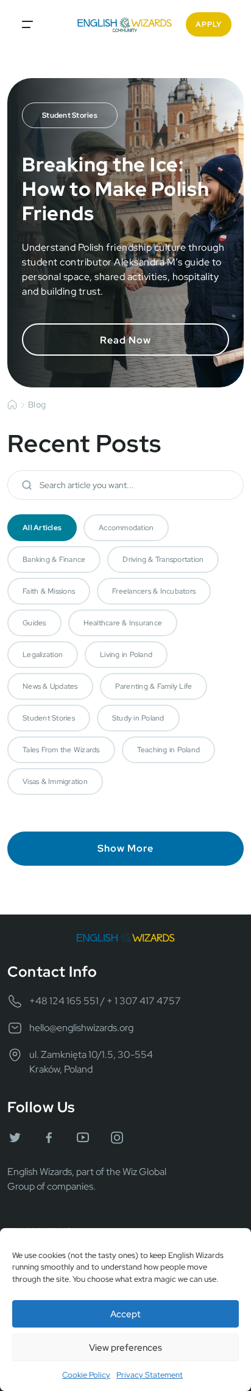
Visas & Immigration (55, 781)
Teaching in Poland (168, 750)
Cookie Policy (86, 1375)
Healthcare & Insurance (123, 623)
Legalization (43, 655)
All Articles (42, 528)
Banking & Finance (54, 559)
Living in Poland (126, 655)
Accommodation (126, 528)
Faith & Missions (49, 591)
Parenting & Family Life (154, 686)
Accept (125, 1314)
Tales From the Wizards (61, 750)
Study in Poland (138, 718)
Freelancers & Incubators (154, 591)
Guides (34, 623)
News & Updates (50, 686)
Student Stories (49, 718)
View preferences (125, 1348)
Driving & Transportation (162, 559)
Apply (209, 24)
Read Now (125, 340)
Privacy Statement (149, 1375)
